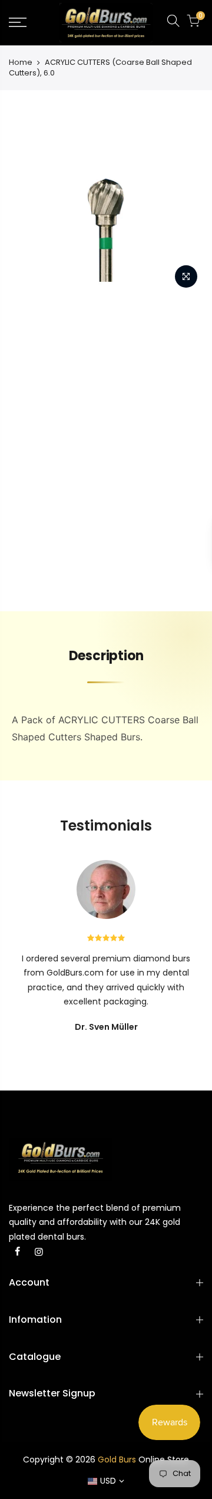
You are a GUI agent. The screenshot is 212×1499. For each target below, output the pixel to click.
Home (20, 62)
